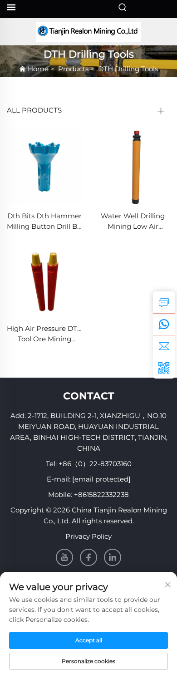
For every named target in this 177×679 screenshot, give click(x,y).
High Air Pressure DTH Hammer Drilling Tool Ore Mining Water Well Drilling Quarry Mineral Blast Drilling (44, 334)
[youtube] (64, 557)
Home (38, 68)
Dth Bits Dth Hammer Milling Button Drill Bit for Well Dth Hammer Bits (44, 222)
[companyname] (88, 32)
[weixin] (164, 368)
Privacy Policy (88, 536)
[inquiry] (164, 302)
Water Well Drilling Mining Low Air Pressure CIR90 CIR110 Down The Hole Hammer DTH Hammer (132, 222)
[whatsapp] (164, 324)
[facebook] (88, 557)
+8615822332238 (101, 494)
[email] (164, 346)
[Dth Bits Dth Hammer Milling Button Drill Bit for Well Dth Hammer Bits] (44, 166)
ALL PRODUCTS (34, 110)
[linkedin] (112, 557)
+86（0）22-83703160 (95, 463)
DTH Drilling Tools (128, 68)
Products (73, 68)
